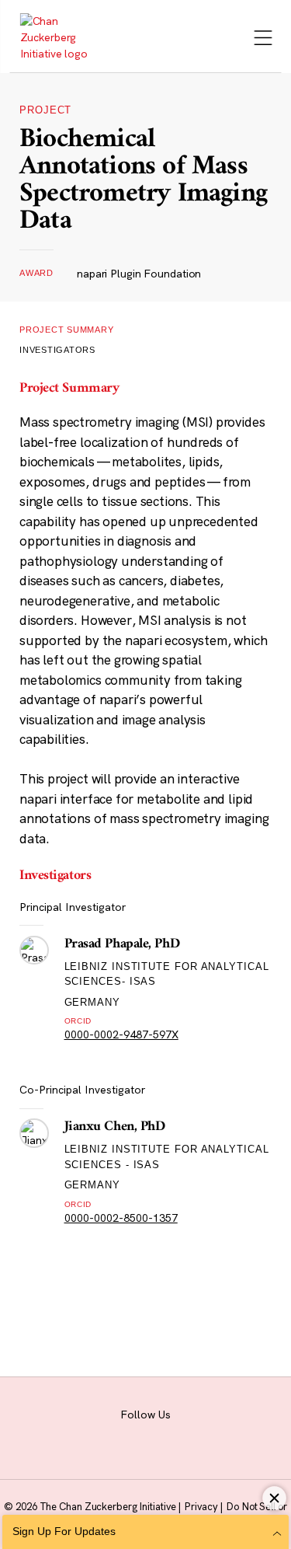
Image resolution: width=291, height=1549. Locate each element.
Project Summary (66, 329)
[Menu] (263, 39)
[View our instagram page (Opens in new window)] (99, 1435)
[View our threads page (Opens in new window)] (137, 1435)
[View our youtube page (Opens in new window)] (248, 1435)
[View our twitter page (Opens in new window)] (210, 1435)
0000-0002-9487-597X (121, 1034)
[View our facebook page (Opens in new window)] (62, 1435)
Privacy (202, 1506)
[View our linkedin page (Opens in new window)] (173, 1435)
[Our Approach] (58, 37)
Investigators (57, 349)
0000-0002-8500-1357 (121, 1218)
